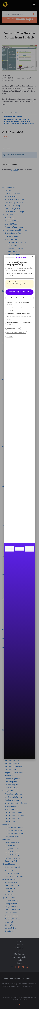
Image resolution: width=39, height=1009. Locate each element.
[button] (32, 257)
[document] (19, 504)
